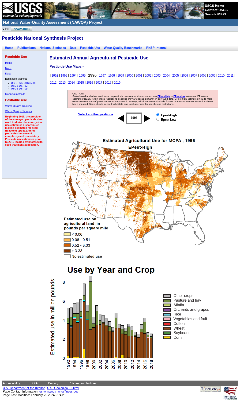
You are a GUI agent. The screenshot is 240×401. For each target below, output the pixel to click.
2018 (108, 82)
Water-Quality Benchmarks (123, 48)
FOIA (34, 383)
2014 (71, 82)
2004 (166, 75)
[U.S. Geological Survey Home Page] (23, 17)
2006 (184, 75)
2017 (99, 82)
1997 (102, 75)
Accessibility (11, 383)
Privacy (53, 383)
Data (73, 48)
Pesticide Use (90, 48)
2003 (157, 75)
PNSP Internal (156, 48)
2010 (221, 75)
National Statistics (53, 48)
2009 (212, 75)
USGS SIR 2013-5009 (23, 83)
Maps (8, 68)
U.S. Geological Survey (63, 388)
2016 (89, 82)
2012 (53, 82)
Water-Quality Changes (18, 111)
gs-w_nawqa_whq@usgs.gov (59, 391)
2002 (148, 75)
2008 (203, 75)
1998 (111, 75)
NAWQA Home (20, 28)
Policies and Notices (83, 383)
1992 (55, 75)
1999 (120, 75)
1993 (64, 75)
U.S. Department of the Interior (24, 388)
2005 (175, 75)
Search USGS (215, 14)
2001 (139, 75)
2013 (62, 82)
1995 (82, 75)
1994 (73, 75)
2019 (117, 82)
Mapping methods (15, 94)
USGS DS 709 (19, 88)
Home (9, 48)
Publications (26, 48)
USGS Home (214, 6)
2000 (130, 75)
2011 (230, 75)
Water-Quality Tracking (18, 106)
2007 (194, 75)
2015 (80, 82)
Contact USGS (216, 10)
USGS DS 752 (19, 85)
